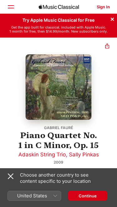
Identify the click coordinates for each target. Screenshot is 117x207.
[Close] (112, 18)
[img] (59, 7)
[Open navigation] (10, 7)
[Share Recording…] (107, 47)
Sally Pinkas (84, 154)
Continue (88, 195)
